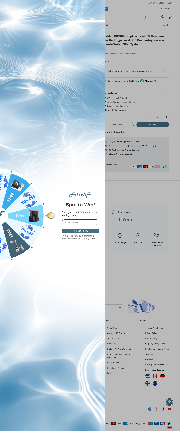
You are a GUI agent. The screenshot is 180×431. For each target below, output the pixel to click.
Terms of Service (69, 239)
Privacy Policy (88, 239)
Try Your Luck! (80, 231)
